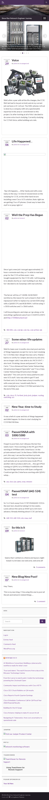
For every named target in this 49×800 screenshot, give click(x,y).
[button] (4, 36)
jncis (29, 395)
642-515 (9, 518)
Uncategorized (24, 63)
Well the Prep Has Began (27, 215)
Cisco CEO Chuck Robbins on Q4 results (19, 690)
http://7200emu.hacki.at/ (17, 318)
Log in (6, 635)
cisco (12, 395)
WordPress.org (9, 649)
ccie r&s (26, 330)
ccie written (34, 330)
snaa (23, 482)
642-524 (17, 518)
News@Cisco (11, 658)
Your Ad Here (8, 783)
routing (41, 395)
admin (16, 63)
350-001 (9, 330)
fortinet (20, 395)
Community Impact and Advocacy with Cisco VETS (22, 685)
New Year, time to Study (27, 406)
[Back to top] (44, 795)
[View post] (24, 36)
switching (7, 397)
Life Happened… (9, 42)
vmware (29, 482)
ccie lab (20, 330)
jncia (25, 395)
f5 (15, 395)
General (22, 218)
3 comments (40, 567)
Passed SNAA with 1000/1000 (23, 433)
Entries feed (8, 640)
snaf (30, 518)
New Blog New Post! (24, 576)
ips (15, 482)
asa (7, 482)
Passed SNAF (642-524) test (26, 492)
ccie (15, 330)
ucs (13, 397)
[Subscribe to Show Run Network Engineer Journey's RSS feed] (3, 2)
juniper (34, 395)
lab (41, 330)
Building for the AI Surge (13, 708)
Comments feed (10, 644)
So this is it (18, 527)
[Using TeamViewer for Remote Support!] (15, 760)
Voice (15, 60)
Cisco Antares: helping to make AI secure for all (21, 713)
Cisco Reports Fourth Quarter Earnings (18, 695)
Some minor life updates (27, 339)
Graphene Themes (18, 797)
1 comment (41, 601)
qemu (19, 482)
